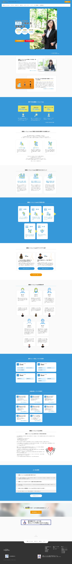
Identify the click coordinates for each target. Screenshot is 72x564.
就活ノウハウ (17, 5)
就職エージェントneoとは (6, 5)
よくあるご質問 (47, 549)
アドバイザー (12, 5)
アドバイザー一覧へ (35, 274)
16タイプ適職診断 (36, 5)
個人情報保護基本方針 (12, 556)
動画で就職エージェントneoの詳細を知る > (49, 88)
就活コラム (21, 5)
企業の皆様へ (46, 550)
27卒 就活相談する (19, 40)
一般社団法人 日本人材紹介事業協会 (46, 556)
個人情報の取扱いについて (48, 546)
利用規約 (46, 547)
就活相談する (67, 1)
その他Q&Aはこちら (35, 495)
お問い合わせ (46, 551)
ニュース (31, 5)
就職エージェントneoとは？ (33, 70)
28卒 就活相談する (29, 40)
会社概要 (46, 548)
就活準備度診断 (42, 5)
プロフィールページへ (26, 268)
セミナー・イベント (26, 5)
